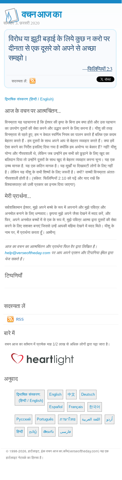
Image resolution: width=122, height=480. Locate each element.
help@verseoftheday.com (27, 252)
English (55, 394)
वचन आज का (41, 13)
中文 (71, 394)
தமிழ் (33, 432)
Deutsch (88, 394)
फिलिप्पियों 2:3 (99, 68)
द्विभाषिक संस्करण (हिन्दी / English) (29, 99)
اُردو (109, 419)
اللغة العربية (91, 419)
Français (76, 407)
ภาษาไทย (68, 419)
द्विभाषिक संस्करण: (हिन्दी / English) (29, 397)
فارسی (65, 432)
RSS (20, 319)
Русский (23, 419)
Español (56, 407)
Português (45, 419)
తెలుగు (48, 432)
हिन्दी (19, 432)
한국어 (94, 407)
